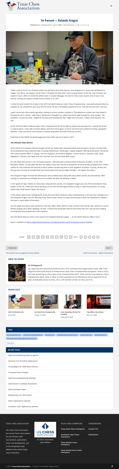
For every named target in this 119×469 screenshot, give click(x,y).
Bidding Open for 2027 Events (20, 395)
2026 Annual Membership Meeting (21, 378)
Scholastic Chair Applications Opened (23, 406)
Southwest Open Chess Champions (70, 436)
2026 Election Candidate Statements (22, 384)
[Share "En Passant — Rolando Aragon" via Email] (66, 237)
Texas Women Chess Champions (69, 443)
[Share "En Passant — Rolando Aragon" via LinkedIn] (52, 237)
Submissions (93, 435)
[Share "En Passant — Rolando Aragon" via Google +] (38, 237)
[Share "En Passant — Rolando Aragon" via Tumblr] (42, 237)
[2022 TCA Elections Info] (20, 302)
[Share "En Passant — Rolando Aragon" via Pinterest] (47, 237)
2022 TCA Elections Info (16, 312)
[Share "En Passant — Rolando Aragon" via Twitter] (33, 237)
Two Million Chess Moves (95, 312)
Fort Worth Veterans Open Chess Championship (21, 338)
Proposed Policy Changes (18, 372)
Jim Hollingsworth (45, 25)
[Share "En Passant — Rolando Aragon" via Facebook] (28, 237)
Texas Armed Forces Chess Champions (71, 451)
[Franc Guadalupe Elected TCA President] (72, 302)
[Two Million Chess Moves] (99, 302)
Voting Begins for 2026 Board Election (23, 367)
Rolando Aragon (100, 335)
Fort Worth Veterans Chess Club (67, 335)
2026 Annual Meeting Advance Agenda (23, 355)
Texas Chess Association (21, 466)
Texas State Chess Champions (73, 429)
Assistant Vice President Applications (23, 361)
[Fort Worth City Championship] (46, 302)
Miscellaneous (69, 25)
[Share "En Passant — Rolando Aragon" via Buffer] (56, 237)
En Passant (50, 335)
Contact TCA (93, 429)
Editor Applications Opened (19, 401)
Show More (10, 343)
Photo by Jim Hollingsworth (33, 335)
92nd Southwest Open (17, 389)
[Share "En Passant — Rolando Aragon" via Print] (70, 237)
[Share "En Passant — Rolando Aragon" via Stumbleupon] (61, 237)
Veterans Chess (86, 335)
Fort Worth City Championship (45, 312)
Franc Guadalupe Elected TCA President (70, 313)
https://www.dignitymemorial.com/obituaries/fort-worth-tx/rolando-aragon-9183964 (59, 222)
